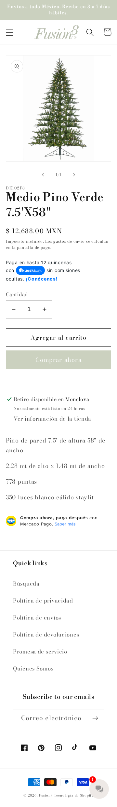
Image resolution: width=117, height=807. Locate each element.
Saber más (65, 524)
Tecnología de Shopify (74, 795)
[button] (10, 32)
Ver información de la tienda (52, 418)
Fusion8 (46, 795)
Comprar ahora (58, 359)
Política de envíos (37, 617)
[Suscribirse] (95, 718)
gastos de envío (69, 241)
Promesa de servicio (40, 651)
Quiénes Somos (33, 668)
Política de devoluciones (46, 634)
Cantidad (17, 294)
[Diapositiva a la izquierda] (43, 175)
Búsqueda (26, 583)
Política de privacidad (43, 600)
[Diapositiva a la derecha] (74, 175)
